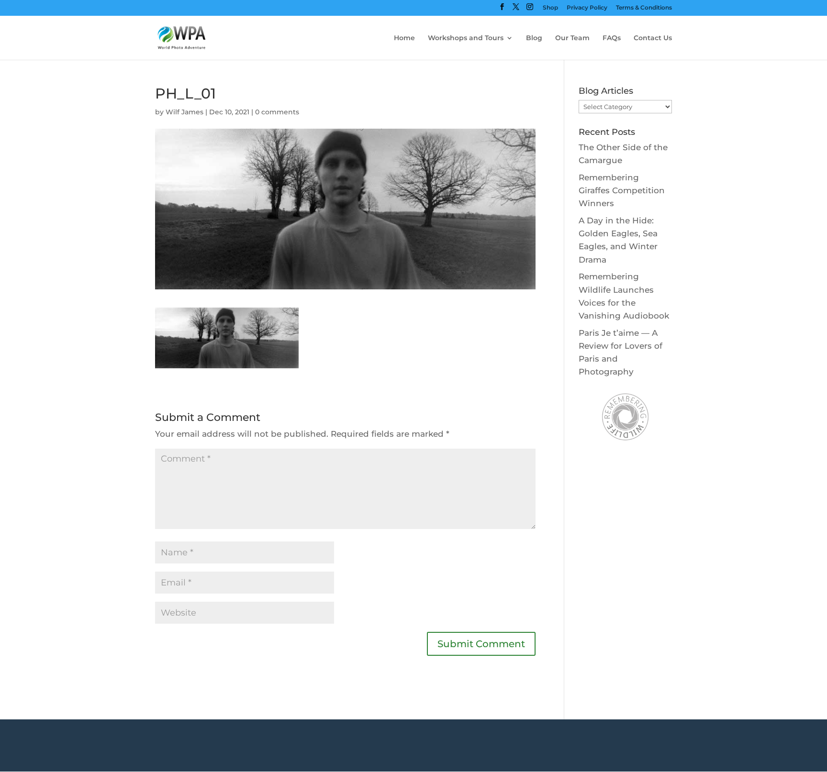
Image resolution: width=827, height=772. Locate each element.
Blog (534, 38)
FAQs (612, 38)
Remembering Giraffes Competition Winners (622, 190)
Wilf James (184, 112)
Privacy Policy (587, 8)
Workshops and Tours (465, 38)
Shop (550, 8)
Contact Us (653, 38)
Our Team (572, 38)
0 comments (277, 112)
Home (404, 38)
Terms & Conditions (644, 8)
